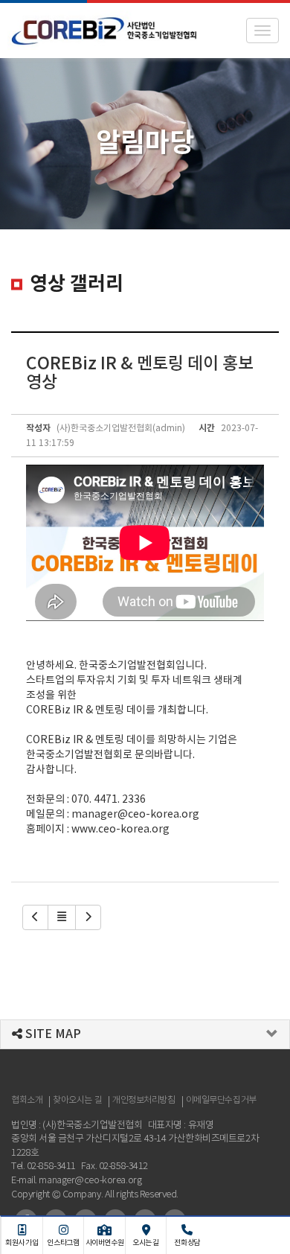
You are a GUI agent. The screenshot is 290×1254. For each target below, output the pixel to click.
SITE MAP (51, 1034)
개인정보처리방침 (143, 1100)
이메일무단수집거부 (221, 1100)
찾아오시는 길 (77, 1100)
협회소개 (26, 1100)
